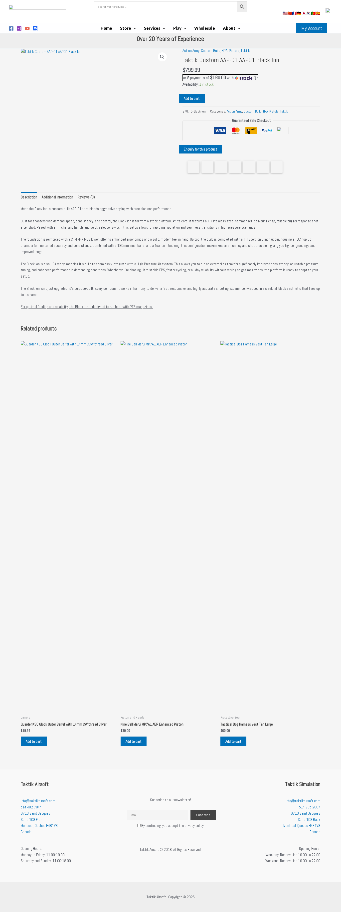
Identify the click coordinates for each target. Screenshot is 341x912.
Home (106, 28)
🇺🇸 (285, 13)
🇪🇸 (318, 13)
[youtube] (27, 28)
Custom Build (210, 50)
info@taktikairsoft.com (38, 800)
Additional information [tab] (57, 197)
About (229, 28)
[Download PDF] (263, 167)
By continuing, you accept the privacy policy (172, 825)
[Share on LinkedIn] (235, 167)
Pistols (234, 50)
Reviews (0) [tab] (86, 197)
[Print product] (249, 167)
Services (152, 28)
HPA (224, 50)
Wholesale (204, 28)
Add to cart (192, 98)
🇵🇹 (313, 13)
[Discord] (35, 28)
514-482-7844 (31, 807)
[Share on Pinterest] (221, 167)
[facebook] (11, 28)
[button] (133, 28)
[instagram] (19, 28)
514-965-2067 (309, 807)
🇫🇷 (294, 13)
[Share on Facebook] (193, 167)
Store (125, 28)
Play (177, 28)
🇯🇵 (304, 13)
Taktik (245, 50)
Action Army (190, 50)
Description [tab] (29, 197)
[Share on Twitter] (207, 167)
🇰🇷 (308, 13)
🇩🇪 (299, 13)
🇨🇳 (289, 13)
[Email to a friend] (277, 167)
